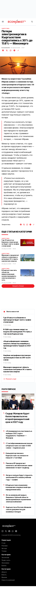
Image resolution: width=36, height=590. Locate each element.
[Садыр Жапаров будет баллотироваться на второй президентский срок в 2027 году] (18, 402)
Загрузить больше (18, 286)
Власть (4, 575)
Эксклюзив (5, 557)
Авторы (4, 548)
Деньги (4, 572)
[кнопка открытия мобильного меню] (3, 21)
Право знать (6, 560)
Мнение (4, 577)
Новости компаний (8, 580)
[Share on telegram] (14, 50)
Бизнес (4, 565)
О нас (4, 543)
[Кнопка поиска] (32, 21)
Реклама (5, 546)
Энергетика (5, 28)
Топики (4, 551)
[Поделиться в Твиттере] (6, 50)
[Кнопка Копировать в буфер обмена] (17, 50)
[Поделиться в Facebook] (3, 50)
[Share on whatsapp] (10, 50)
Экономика (5, 563)
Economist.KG (6, 47)
